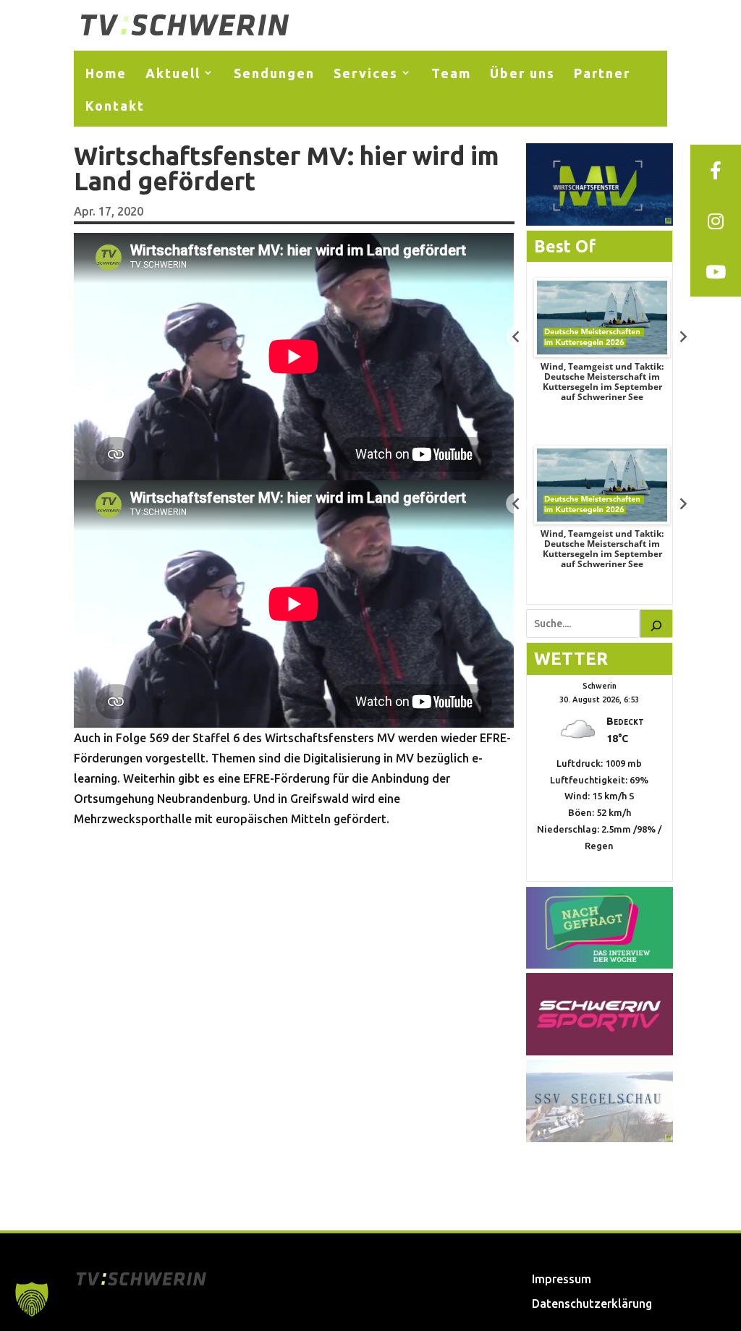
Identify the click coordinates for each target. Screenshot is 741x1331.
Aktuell (172, 73)
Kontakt (115, 105)
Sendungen (274, 73)
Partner (602, 73)
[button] (32, 1299)
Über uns (522, 73)
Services (366, 73)
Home (106, 73)
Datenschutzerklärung (592, 1303)
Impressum (561, 1278)
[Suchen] (656, 623)
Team (451, 73)
